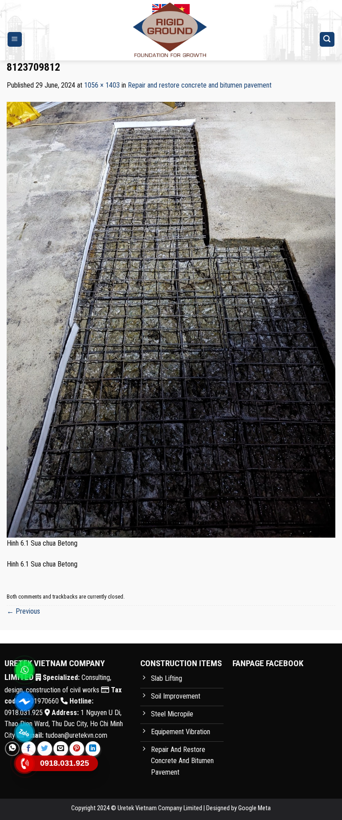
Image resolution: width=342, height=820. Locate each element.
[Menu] (15, 39)
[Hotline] (24, 764)
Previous (23, 611)
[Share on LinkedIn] (93, 748)
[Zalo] (24, 732)
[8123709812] (171, 319)
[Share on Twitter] (44, 748)
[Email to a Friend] (60, 748)
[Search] (327, 39)
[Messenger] (24, 701)
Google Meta (254, 808)
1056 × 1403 (102, 85)
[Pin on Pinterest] (76, 748)
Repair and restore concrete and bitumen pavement (200, 85)
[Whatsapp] (24, 670)
